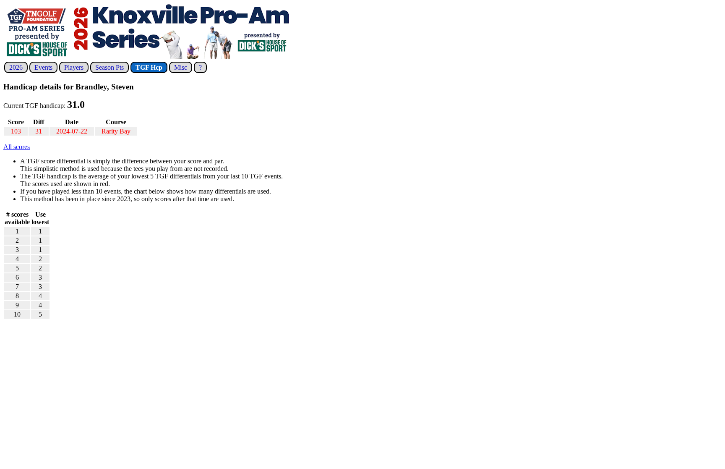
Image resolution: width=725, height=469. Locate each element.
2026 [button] (16, 67)
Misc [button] (180, 67)
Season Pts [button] (109, 67)
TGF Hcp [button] (149, 67)
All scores (16, 146)
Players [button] (73, 67)
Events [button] (43, 67)
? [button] (200, 67)
